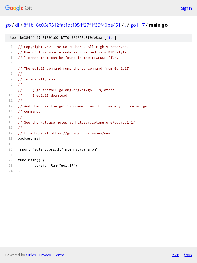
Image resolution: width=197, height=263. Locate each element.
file (110, 37)
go (8, 25)
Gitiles (31, 254)
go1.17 (137, 25)
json (188, 254)
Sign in (186, 8)
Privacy (45, 254)
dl (17, 25)
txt (175, 254)
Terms (59, 254)
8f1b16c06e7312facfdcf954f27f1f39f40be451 (72, 25)
